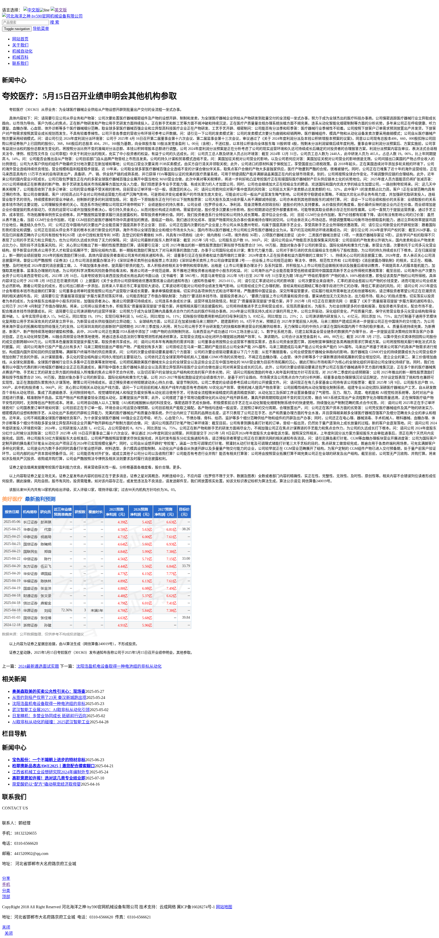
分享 (6, 878)
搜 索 (54, 22)
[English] (59, 10)
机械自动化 (22, 51)
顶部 (6, 897)
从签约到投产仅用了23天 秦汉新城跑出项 (49, 697)
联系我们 (20, 63)
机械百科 (20, 57)
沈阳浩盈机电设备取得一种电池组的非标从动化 (119, 666)
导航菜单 (41, 28)
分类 (6, 890)
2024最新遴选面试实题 (38, 666)
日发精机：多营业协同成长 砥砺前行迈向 (49, 716)
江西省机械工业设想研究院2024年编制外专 (50, 772)
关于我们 (20, 45)
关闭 (9, 933)
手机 (6, 884)
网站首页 (20, 39)
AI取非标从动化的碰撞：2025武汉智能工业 (51, 722)
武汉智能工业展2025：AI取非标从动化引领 (51, 710)
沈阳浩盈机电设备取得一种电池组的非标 (48, 703)
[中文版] (31, 10)
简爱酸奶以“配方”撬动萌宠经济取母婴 (46, 784)
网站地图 (224, 907)
